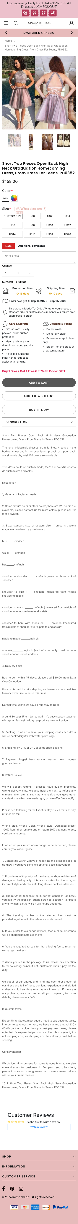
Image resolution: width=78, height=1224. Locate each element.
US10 (49, 225)
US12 (67, 225)
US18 (49, 234)
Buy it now (39, 409)
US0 (32, 216)
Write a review (39, 1126)
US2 (49, 216)
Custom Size (12, 216)
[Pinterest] (12, 1188)
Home (8, 40)
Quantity (7, 265)
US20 (67, 234)
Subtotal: (8, 282)
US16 (32, 234)
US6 (12, 225)
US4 (67, 216)
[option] (38, 33)
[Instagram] (21, 1188)
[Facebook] (3, 1188)
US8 (32, 225)
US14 (12, 234)
